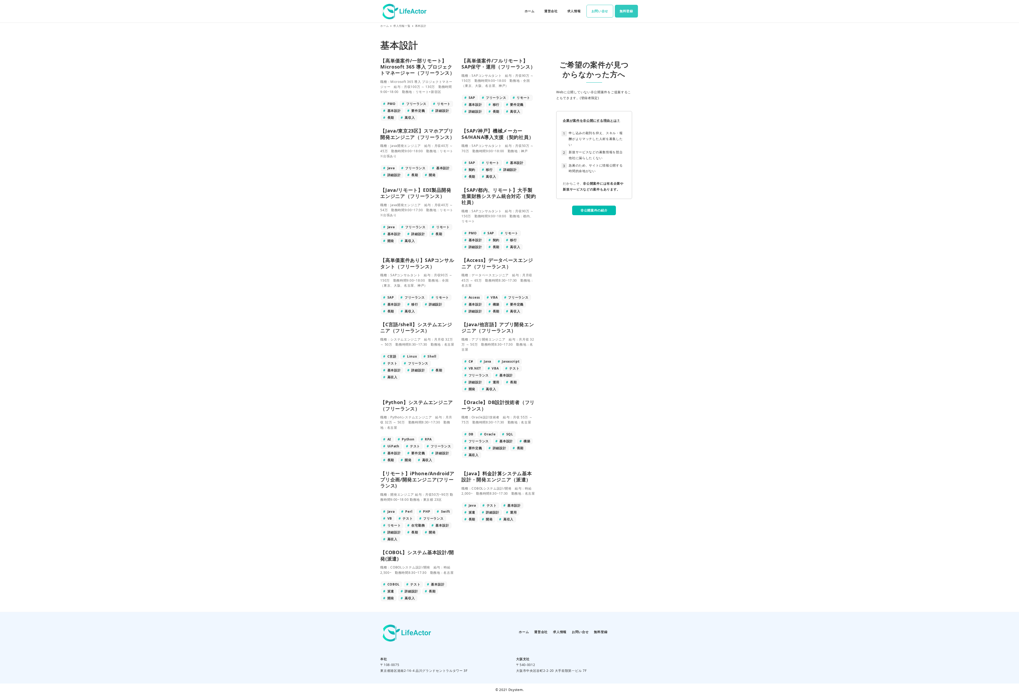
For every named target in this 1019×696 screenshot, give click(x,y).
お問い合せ (580, 632)
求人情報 (560, 632)
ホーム (524, 632)
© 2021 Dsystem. (509, 689)
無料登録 (600, 632)
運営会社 (541, 632)
